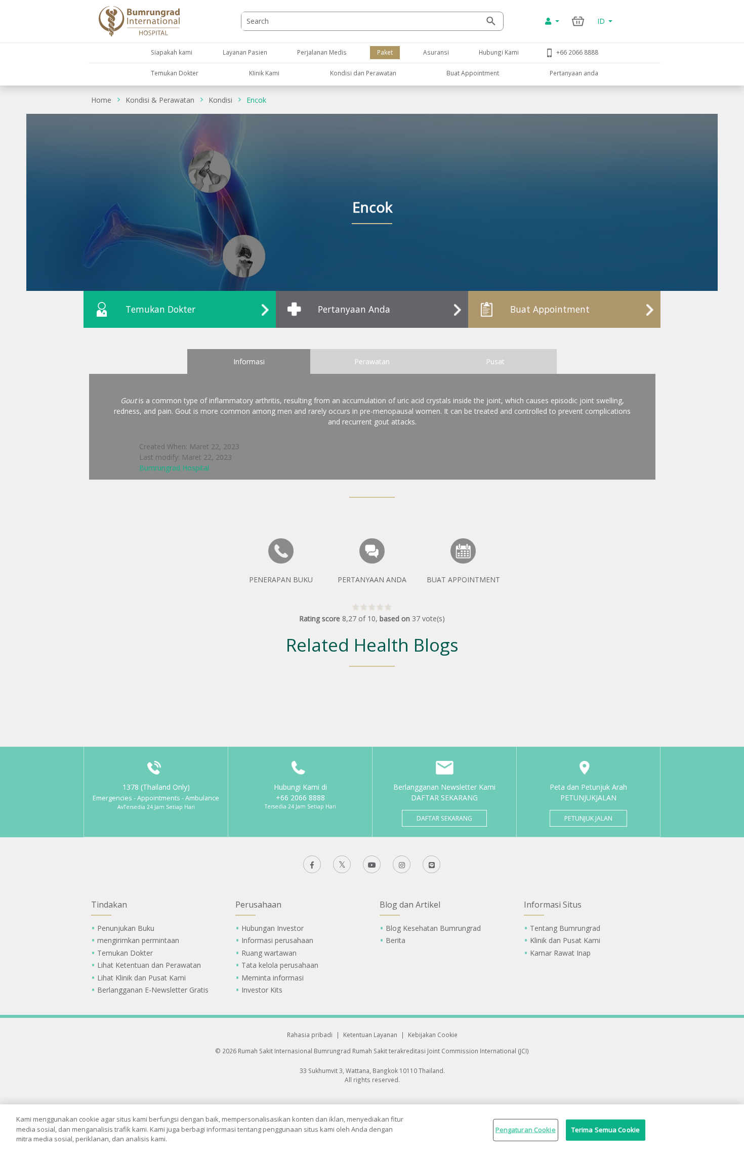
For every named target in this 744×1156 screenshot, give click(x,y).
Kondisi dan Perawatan (363, 73)
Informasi (249, 361)
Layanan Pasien (245, 52)
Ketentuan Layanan (370, 1035)
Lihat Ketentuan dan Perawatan (149, 965)
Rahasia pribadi (310, 1035)
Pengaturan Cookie (525, 1129)
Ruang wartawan (269, 953)
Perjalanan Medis (322, 52)
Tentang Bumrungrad (565, 928)
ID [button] (602, 21)
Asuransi (436, 52)
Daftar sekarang (444, 818)
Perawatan (372, 361)
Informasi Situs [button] (553, 904)
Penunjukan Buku (125, 928)
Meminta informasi (272, 977)
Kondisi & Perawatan (160, 100)
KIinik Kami (264, 73)
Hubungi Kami (499, 52)
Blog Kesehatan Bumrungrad (433, 928)
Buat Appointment (472, 73)
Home (101, 100)
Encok (256, 100)
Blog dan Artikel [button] (410, 904)
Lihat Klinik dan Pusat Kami (141, 977)
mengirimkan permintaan (138, 940)
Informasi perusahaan (277, 940)
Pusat (495, 361)
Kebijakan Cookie (433, 1035)
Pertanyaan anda (574, 73)
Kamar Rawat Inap (560, 953)
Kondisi (220, 100)
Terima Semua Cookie (605, 1129)
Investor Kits (261, 990)
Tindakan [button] (109, 904)
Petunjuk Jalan (588, 818)
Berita (395, 940)
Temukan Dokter (174, 73)
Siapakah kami (171, 52)
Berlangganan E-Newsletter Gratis (153, 990)
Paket (385, 52)
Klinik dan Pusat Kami (565, 940)
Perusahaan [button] (258, 904)
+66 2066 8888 (577, 52)
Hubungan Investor (272, 928)
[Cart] (578, 21)
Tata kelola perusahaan (279, 965)
